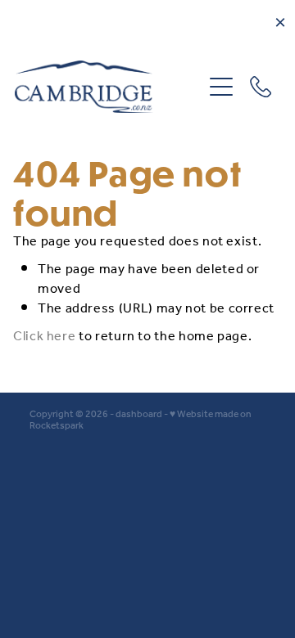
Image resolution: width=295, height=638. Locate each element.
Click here (44, 336)
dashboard (139, 414)
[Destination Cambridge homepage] (108, 87)
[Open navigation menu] (221, 86)
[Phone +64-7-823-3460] (260, 86)
